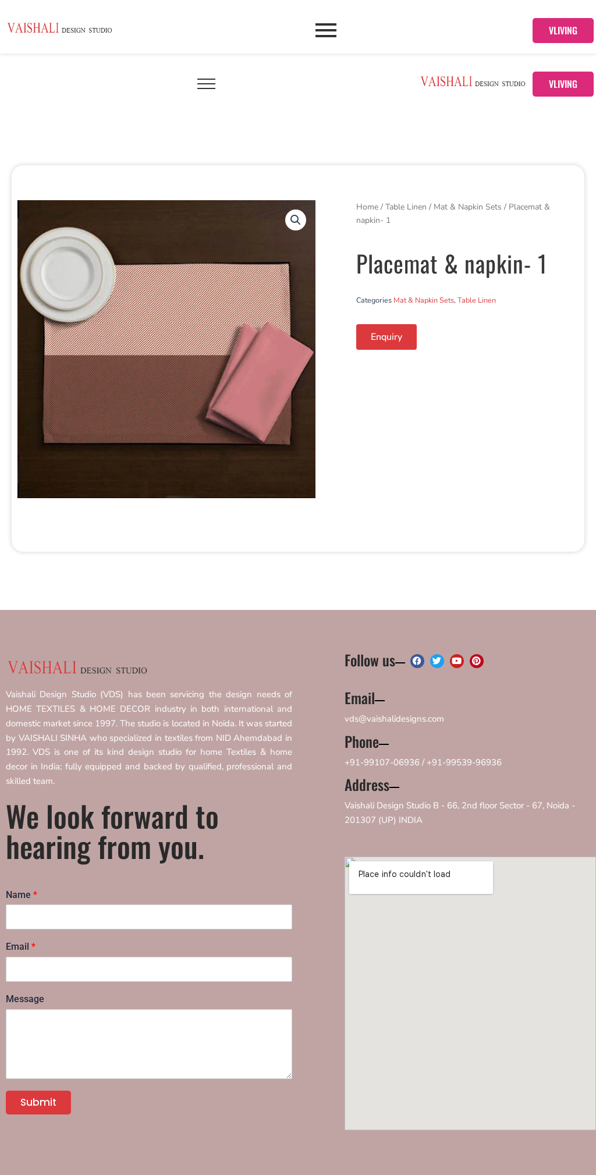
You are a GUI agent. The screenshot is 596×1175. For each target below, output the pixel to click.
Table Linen (406, 206)
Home (367, 206)
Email (21, 946)
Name (21, 894)
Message (25, 998)
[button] (295, 220)
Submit (38, 1102)
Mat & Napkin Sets (468, 206)
